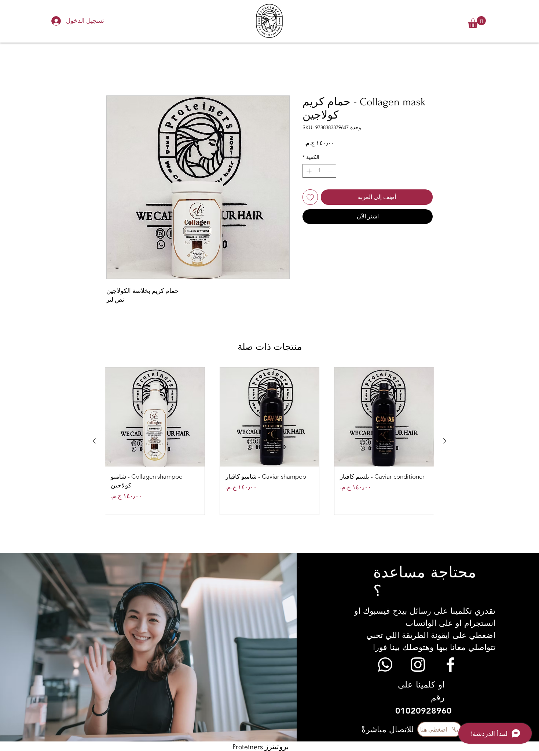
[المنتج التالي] (94, 440)
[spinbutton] (319, 170)
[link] (477, 22)
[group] (269, 441)
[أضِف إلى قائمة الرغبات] (310, 197)
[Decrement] (330, 170)
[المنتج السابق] (444, 440)
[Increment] (308, 170)
